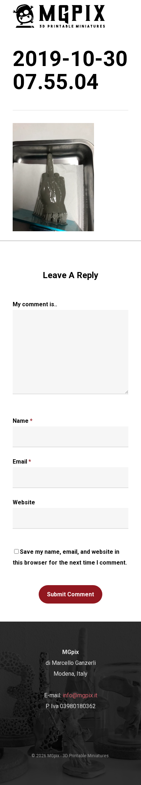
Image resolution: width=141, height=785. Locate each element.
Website (24, 502)
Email (22, 461)
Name (23, 420)
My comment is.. (35, 304)
